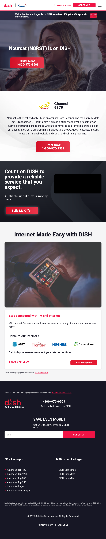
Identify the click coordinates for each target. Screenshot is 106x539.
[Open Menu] (100, 5)
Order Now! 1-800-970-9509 (27, 62)
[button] (100, 5)
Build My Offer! (22, 210)
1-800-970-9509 (53, 401)
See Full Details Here (41, 372)
